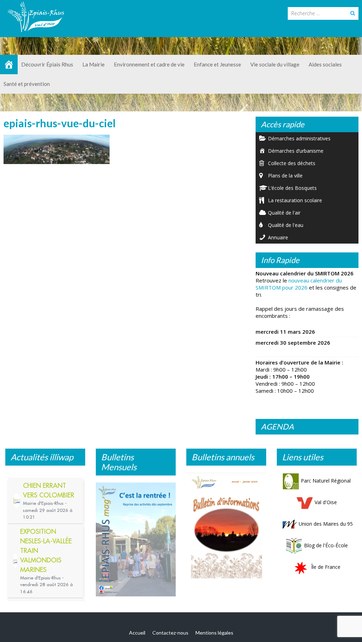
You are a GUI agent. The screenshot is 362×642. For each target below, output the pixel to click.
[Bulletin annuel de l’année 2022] (226, 527)
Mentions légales (214, 633)
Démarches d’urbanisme (295, 150)
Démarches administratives (299, 138)
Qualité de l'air (284, 212)
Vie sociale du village (274, 64)
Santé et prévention (27, 84)
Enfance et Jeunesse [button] (217, 64)
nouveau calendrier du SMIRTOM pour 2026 (299, 284)
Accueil (137, 633)
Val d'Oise (326, 502)
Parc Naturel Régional (326, 480)
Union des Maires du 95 (326, 523)
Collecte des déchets (291, 163)
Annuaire (278, 237)
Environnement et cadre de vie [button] (149, 64)
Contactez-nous (170, 633)
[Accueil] (9, 64)
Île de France (325, 567)
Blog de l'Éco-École (326, 545)
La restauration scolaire (295, 200)
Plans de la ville (285, 175)
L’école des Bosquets (292, 188)
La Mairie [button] (93, 64)
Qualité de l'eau (285, 225)
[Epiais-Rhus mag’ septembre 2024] (136, 539)
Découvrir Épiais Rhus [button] (47, 64)
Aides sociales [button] (325, 64)
